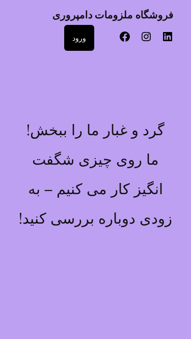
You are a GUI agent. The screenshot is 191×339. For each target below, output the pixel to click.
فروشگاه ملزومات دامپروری (113, 15)
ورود (79, 38)
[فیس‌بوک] (125, 40)
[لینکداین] (167, 40)
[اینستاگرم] (146, 40)
